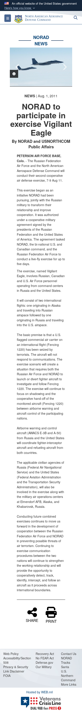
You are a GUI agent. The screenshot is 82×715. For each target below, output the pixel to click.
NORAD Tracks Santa (66, 662)
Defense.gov (44, 662)
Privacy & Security (15, 667)
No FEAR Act (45, 658)
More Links (68, 684)
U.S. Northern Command (68, 675)
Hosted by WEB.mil (39, 692)
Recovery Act (45, 653)
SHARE (32, 620)
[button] (20, 8)
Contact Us (68, 653)
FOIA (6, 675)
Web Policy (11, 653)
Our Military (44, 667)
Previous (17, 67)
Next (64, 67)
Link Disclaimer (13, 671)
